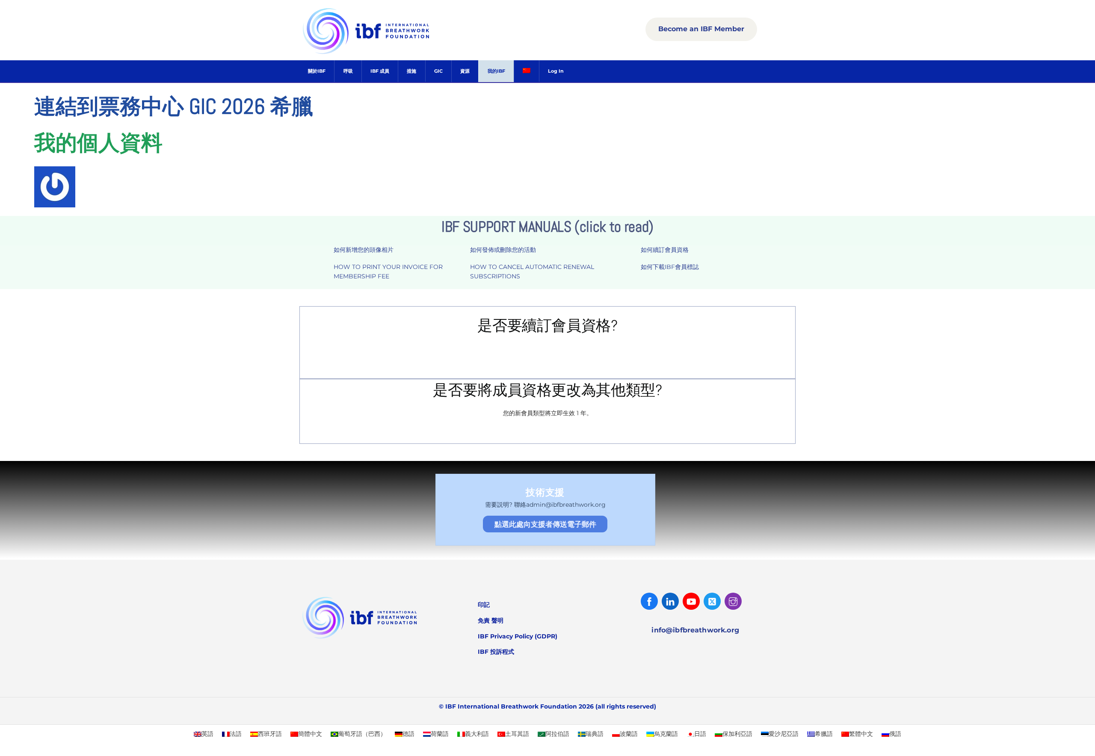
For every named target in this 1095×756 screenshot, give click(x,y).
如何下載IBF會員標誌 (670, 267)
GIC (438, 71)
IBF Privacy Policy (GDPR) (517, 636)
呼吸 (348, 71)
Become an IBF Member (701, 29)
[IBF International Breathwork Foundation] (385, 52)
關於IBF (317, 71)
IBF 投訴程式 (496, 652)
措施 (411, 71)
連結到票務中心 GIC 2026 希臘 (173, 106)
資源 (465, 71)
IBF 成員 (379, 71)
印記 (484, 604)
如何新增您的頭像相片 (364, 250)
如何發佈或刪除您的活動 (503, 250)
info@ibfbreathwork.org (695, 630)
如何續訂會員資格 (665, 250)
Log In (556, 71)
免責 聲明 (490, 620)
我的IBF (496, 71)
